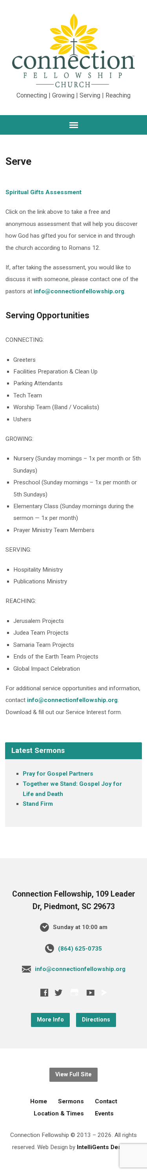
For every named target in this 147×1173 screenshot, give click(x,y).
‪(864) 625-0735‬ (80, 948)
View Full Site (73, 1074)
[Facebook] (44, 992)
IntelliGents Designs (105, 1147)
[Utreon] (104, 992)
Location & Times (59, 1113)
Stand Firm (38, 803)
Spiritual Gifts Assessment (43, 192)
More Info (50, 1019)
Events (104, 1113)
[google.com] (74, 992)
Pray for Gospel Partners (58, 773)
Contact (106, 1101)
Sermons (71, 1101)
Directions (96, 1019)
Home (38, 1101)
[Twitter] (58, 992)
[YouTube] (90, 992)
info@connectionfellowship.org (79, 291)
